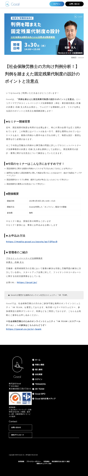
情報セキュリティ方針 (44, 463)
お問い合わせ (74, 4)
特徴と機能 (39, 364)
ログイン (56, 4)
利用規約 (47, 461)
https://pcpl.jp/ (27, 282)
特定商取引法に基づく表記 (61, 461)
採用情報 (21, 461)
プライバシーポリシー (33, 461)
